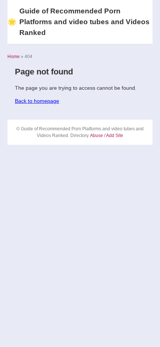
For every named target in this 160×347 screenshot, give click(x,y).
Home (13, 56)
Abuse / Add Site (106, 135)
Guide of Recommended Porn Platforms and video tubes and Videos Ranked (78, 21)
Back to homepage (37, 101)
